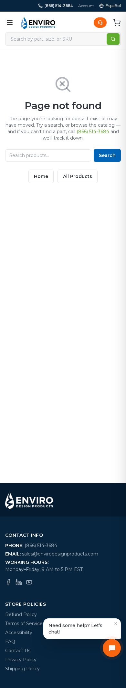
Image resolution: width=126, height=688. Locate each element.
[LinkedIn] (19, 582)
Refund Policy (21, 614)
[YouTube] (29, 582)
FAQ (10, 641)
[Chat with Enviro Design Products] (112, 648)
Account (86, 5)
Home (41, 176)
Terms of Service (24, 623)
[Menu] (10, 22)
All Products (77, 176)
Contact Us (17, 651)
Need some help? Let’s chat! (75, 629)
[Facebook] (8, 582)
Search (107, 155)
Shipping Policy (22, 669)
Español (113, 5)
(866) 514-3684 (59, 5)
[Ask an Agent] (100, 22)
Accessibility (18, 632)
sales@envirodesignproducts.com (60, 554)
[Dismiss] (115, 623)
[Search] (113, 39)
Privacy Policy (21, 660)
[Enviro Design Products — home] (38, 22)
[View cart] (116, 22)
